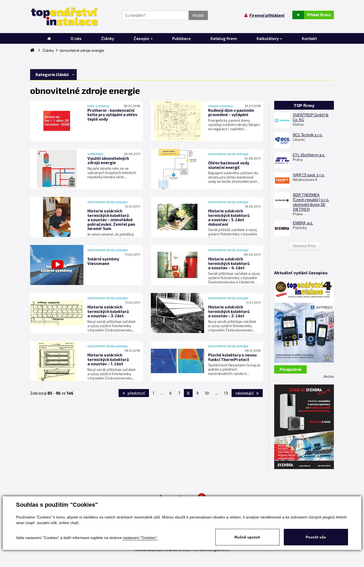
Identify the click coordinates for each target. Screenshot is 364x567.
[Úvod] (49, 38)
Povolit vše (316, 537)
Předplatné (290, 369)
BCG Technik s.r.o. (308, 134)
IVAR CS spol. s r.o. (309, 174)
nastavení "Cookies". (140, 538)
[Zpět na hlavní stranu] (64, 16)
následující (245, 393)
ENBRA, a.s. (303, 222)
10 (207, 393)
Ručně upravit (247, 537)
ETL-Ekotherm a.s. (309, 154)
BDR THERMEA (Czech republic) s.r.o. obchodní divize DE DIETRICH (311, 202)
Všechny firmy (304, 246)
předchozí (136, 393)
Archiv (328, 376)
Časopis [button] (142, 38)
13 (226, 393)
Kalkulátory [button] (268, 38)
